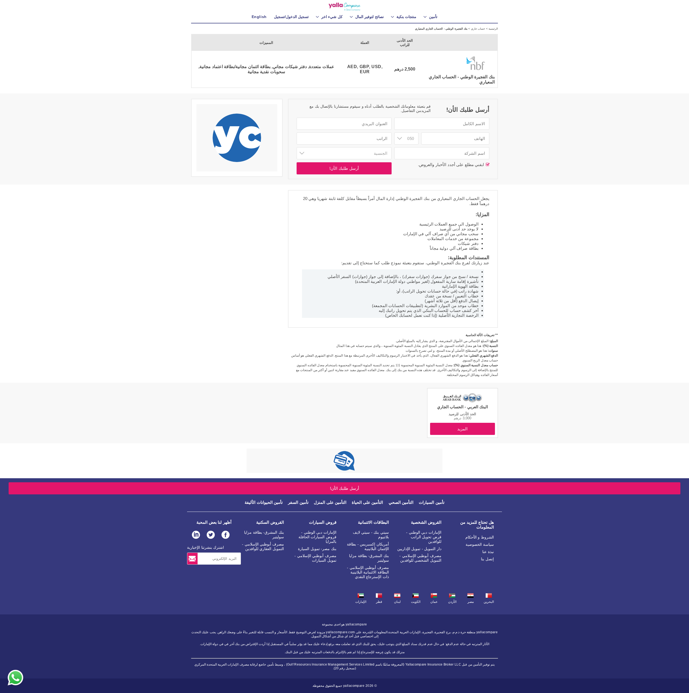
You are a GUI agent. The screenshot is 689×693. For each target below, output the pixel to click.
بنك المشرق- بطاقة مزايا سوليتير (369, 558)
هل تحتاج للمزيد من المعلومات (477, 524)
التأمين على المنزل (330, 502)
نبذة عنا (488, 552)
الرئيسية (493, 28)
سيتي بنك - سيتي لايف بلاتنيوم (371, 534)
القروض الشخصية (426, 522)
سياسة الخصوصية (480, 544)
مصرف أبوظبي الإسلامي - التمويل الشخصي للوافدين (420, 558)
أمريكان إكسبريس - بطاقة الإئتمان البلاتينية (368, 546)
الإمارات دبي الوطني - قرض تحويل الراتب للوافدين (423, 537)
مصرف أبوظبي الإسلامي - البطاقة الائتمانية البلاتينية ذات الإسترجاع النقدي (368, 572)
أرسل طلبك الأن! (343, 168)
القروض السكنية (270, 522)
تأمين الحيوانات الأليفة (264, 502)
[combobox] (406, 138)
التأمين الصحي (401, 502)
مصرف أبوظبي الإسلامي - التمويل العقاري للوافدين (263, 546)
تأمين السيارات (431, 502)
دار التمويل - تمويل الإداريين (419, 549)
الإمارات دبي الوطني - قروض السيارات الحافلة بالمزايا (317, 537)
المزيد (462, 429)
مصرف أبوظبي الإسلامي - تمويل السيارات (315, 558)
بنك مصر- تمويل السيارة (317, 549)
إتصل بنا (487, 559)
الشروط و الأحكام (479, 537)
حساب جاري (477, 28)
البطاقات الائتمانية (373, 522)
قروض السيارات (322, 522)
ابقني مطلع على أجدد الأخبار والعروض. (451, 164)
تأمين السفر (298, 502)
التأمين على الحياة (367, 502)
